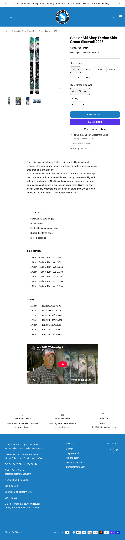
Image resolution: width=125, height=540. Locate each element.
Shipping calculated (79, 52)
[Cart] (119, 17)
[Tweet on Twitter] (86, 149)
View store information (82, 143)
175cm (112, 69)
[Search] (11, 17)
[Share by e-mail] (90, 148)
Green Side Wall (80, 91)
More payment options (95, 129)
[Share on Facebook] (78, 149)
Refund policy (72, 458)
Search (69, 449)
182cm (87, 77)
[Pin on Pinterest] (82, 149)
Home (7, 31)
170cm (100, 69)
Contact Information (75, 467)
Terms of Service (74, 462)
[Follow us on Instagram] (116, 450)
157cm (75, 69)
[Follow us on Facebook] (110, 450)
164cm (87, 69)
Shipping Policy (73, 453)
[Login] (113, 17)
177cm (75, 77)
